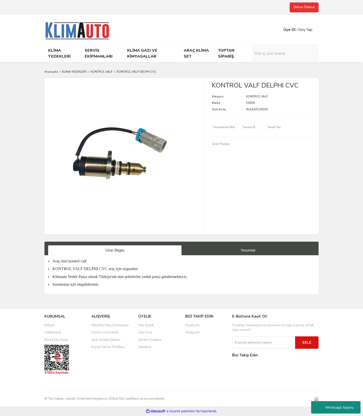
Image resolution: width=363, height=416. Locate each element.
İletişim (49, 325)
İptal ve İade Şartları (105, 340)
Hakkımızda (52, 332)
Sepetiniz (144, 347)
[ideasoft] (155, 411)
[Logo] (79, 29)
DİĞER (250, 103)
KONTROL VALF (257, 96)
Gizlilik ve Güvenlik (105, 332)
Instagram (192, 332)
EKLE (306, 342)
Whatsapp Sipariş (339, 407)
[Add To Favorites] (224, 126)
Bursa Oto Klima (56, 340)
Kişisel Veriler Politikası (108, 347)
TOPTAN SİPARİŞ (226, 53)
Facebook (192, 325)
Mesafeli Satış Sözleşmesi (110, 325)
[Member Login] (279, 29)
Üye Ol (289, 29)
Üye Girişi (145, 332)
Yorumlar (248, 250)
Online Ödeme (304, 7)
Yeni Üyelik (146, 325)
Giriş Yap (305, 29)
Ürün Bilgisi (114, 250)
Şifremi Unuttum (149, 340)
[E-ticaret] (180, 411)
